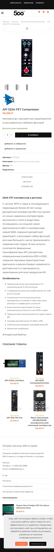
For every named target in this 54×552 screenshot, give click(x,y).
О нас (5, 475)
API (11, 165)
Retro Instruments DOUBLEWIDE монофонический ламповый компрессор (39, 421)
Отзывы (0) (27, 186)
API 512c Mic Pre (14, 418)
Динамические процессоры (33, 22)
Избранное (28, 3)
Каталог (15, 22)
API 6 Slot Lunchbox (14, 380)
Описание (27, 177)
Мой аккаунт (15, 3)
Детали (27, 182)
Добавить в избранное (15, 144)
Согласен (21, 544)
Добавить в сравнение (15, 149)
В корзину (33, 135)
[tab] (27, 177)
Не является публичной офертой (18, 492)
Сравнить (40, 3)
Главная (6, 22)
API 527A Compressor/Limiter (39, 381)
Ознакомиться (37, 544)
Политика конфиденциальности (18, 486)
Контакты (7, 481)
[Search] (51, 13)
